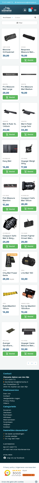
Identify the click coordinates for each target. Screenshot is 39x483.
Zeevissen (7, 412)
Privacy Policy (9, 401)
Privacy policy (9, 467)
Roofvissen (7, 415)
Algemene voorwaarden (26, 467)
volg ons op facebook (15, 458)
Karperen (7, 410)
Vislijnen (6, 424)
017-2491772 (7, 2)
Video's (6, 403)
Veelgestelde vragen (11, 398)
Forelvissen (8, 422)
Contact (6, 396)
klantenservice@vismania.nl (25, 2)
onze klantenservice (21, 449)
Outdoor (6, 427)
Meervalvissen (9, 420)
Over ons (7, 394)
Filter (20, 23)
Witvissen (7, 417)
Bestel (28, 60)
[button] (36, 482)
